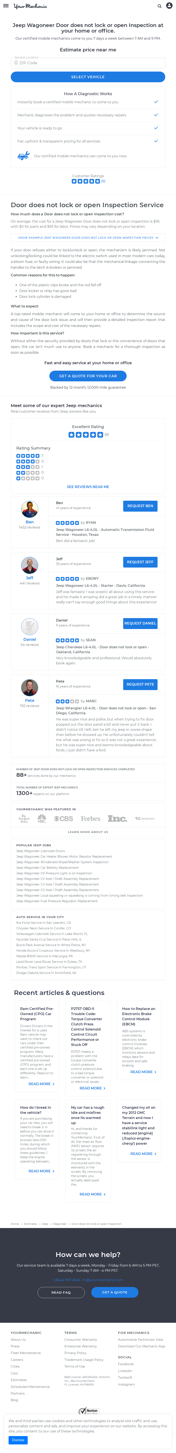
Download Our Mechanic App (141, 1346)
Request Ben (140, 506)
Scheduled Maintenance (30, 1387)
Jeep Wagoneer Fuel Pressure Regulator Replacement (57, 901)
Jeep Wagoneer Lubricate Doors (40, 851)
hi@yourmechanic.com (103, 1280)
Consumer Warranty (80, 1340)
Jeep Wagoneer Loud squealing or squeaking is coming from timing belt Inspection (79, 895)
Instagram (126, 1384)
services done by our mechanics (52, 776)
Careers (17, 1360)
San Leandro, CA (58, 923)
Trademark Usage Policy (83, 1360)
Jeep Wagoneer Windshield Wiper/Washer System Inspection (62, 862)
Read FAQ (61, 1292)
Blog (14, 1400)
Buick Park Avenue (30, 945)
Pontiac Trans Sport (31, 967)
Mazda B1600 (26, 956)
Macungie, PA (62, 956)
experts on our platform (51, 794)
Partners (17, 1393)
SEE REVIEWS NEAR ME (88, 487)
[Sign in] (169, 5)
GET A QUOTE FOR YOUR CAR (88, 376)
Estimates (19, 1380)
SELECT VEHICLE (88, 77)
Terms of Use (74, 1366)
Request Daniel (140, 623)
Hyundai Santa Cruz (31, 939)
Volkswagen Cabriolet (32, 934)
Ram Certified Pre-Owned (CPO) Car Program (37, 1014)
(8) (103, 181)
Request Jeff (140, 562)
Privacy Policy (75, 1353)
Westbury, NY (80, 951)
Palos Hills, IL (72, 939)
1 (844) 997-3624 (67, 1280)
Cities (15, 1366)
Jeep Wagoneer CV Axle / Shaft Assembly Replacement (57, 879)
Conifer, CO (62, 928)
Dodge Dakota (27, 973)
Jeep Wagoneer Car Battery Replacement (47, 868)
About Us (18, 1340)
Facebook (126, 1364)
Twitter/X (125, 1377)
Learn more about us (88, 832)
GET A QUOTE (114, 1292)
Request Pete (140, 684)
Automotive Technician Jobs (140, 1340)
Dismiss (18, 1440)
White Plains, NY (73, 945)
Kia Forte (23, 923)
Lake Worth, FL (76, 934)
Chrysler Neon (27, 928)
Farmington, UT (74, 967)
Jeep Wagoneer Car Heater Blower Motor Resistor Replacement (64, 856)
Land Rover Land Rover (33, 962)
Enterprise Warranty (80, 1346)
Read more (40, 1084)
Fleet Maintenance (26, 1353)
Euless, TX (74, 962)
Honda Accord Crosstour (34, 951)
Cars (14, 1373)
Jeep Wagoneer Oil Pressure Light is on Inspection (54, 873)
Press (15, 1346)
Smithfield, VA (65, 973)
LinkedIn (125, 1371)
